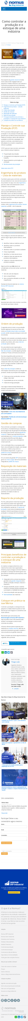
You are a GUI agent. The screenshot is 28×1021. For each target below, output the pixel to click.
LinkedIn (16, 689)
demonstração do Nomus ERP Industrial (12, 617)
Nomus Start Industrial (7, 936)
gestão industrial (15, 80)
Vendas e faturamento (7, 942)
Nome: (2, 824)
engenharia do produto (15, 204)
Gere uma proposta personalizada (10, 986)
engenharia (22, 183)
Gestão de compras (9, 112)
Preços (3, 969)
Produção (9, 45)
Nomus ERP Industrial (7, 934)
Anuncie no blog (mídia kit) (8, 991)
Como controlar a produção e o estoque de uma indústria (14, 26)
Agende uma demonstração (9, 983)
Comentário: (4, 835)
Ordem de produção (9, 110)
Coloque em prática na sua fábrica (13, 120)
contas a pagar (10, 459)
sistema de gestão (18, 436)
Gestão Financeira (6, 944)
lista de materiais (11, 232)
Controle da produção (7, 947)
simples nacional (13, 628)
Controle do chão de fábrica (9, 952)
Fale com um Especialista (8, 988)
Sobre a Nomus (5, 972)
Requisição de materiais (10, 113)
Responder (4, 813)
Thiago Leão (15, 662)
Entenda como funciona (7, 939)
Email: (2, 829)
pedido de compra (6, 452)
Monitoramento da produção (12, 164)
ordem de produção (9, 369)
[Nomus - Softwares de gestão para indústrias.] (14, 3)
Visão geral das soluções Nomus (10, 957)
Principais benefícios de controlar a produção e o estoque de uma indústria (15, 117)
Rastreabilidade (8, 594)
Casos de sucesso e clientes (8, 966)
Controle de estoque (7, 949)
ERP (17, 458)
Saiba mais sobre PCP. (7, 168)
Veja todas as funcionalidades (9, 955)
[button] (14, 887)
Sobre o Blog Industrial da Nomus (10, 974)
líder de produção (6, 351)
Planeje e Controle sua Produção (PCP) (14, 105)
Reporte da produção (9, 115)
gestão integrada (16, 581)
